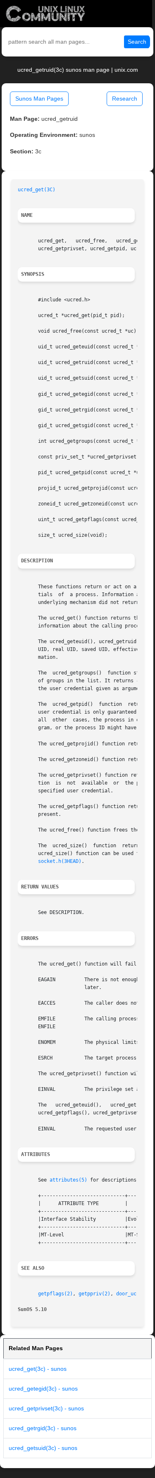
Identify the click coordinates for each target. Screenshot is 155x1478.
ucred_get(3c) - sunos (38, 1368)
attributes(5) (68, 1180)
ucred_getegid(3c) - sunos (43, 1388)
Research (124, 98)
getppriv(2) (94, 1294)
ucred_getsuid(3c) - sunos (43, 1448)
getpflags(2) (55, 1294)
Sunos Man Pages (39, 98)
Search (137, 41)
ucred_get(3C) (36, 190)
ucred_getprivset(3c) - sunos (46, 1408)
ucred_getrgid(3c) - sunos (42, 1428)
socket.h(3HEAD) (59, 861)
